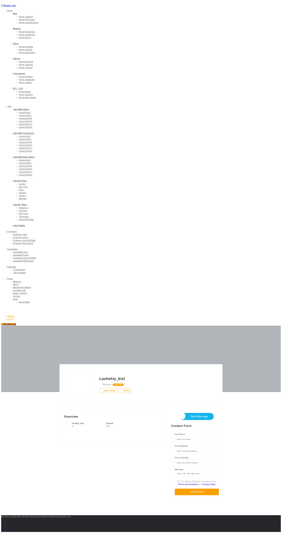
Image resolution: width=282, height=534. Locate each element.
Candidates (12, 249)
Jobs (9, 106)
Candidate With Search (23, 261)
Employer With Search (23, 243)
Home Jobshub (26, 64)
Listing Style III (25, 118)
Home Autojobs (26, 47)
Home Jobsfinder (27, 79)
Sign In (10, 319)
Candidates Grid (20, 252)
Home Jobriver (25, 49)
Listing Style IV (25, 121)
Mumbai (22, 198)
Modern (17, 28)
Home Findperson (27, 32)
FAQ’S (16, 284)
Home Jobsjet (25, 82)
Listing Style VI (25, 127)
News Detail (24, 302)
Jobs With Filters (21, 109)
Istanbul (22, 193)
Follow (125, 390)
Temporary (24, 216)
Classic (16, 58)
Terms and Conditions (188, 484)
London (22, 184)
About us (17, 281)
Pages (10, 278)
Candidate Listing (21, 255)
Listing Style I (25, 112)
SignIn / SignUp (20, 293)
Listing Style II (25, 115)
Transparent (19, 73)
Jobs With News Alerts (24, 157)
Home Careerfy (26, 94)
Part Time (23, 213)
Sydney (22, 196)
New (15, 13)
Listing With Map (26, 219)
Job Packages (19, 273)
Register (11, 316)
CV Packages (19, 270)
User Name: (180, 434)
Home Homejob (26, 62)
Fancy (16, 43)
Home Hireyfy (25, 37)
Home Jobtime (26, 67)
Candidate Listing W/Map (24, 258)
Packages (11, 267)
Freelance (23, 208)
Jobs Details (19, 225)
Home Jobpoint (26, 17)
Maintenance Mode (22, 287)
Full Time (23, 211)
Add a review (109, 390)
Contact (16, 296)
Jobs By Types (20, 205)
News (15, 299)
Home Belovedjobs (27, 97)
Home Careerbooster (28, 22)
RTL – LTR (18, 88)
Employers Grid (20, 234)
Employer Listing (20, 237)
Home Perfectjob (27, 20)
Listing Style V (25, 124)
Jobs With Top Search (23, 133)
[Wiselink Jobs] (8, 5)
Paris (21, 190)
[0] (8, 313)
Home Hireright (26, 77)
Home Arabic (25, 92)
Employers (12, 231)
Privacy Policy (209, 484)
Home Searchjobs (27, 52)
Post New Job (19, 290)
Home (10, 10)
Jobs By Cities (20, 181)
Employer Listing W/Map (24, 240)
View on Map (118, 385)
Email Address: (182, 446)
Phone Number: (182, 458)
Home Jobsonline (27, 35)
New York (23, 187)
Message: (179, 469)
